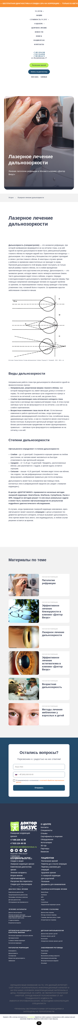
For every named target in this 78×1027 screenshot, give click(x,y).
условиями (31, 1017)
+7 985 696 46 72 (39, 56)
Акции (39, 15)
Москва (34, 77)
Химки (44, 77)
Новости (39, 32)
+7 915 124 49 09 (39, 54)
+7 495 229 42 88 (39, 52)
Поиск (39, 36)
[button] (39, 71)
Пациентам (39, 40)
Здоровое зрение (39, 28)
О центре (38, 24)
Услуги (38, 11)
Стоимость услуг (39, 19)
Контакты (39, 44)
